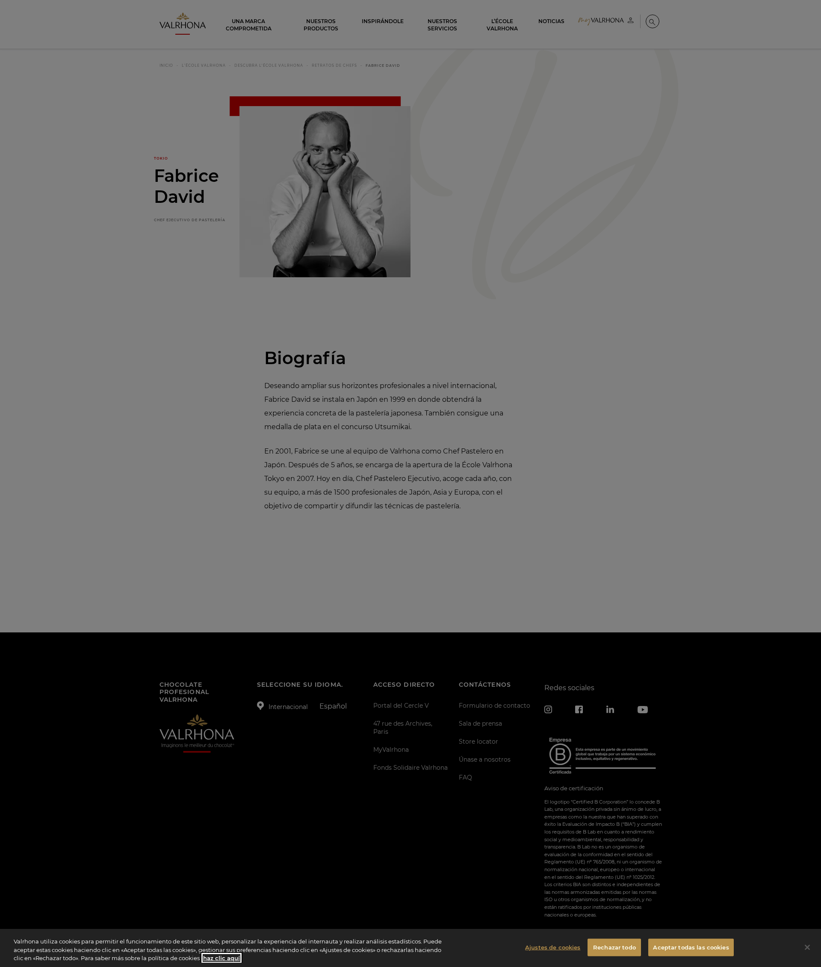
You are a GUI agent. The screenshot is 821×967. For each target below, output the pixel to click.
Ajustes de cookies (552, 946)
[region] (410, 948)
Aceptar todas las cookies (691, 946)
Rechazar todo (614, 946)
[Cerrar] (807, 947)
